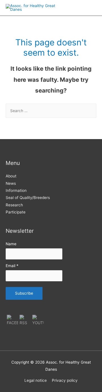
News (11, 183)
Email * (12, 265)
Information (16, 190)
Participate (16, 212)
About (11, 176)
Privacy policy (65, 380)
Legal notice (35, 380)
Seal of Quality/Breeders (28, 197)
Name (11, 244)
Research (14, 205)
